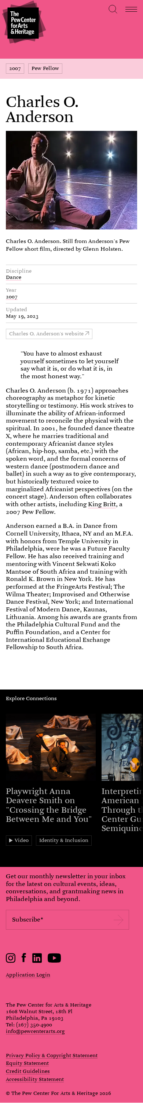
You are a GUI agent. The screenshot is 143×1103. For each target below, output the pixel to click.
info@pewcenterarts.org (35, 1031)
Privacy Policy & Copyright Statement (52, 1055)
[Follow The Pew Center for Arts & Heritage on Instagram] (11, 961)
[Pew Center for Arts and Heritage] (23, 23)
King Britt (102, 504)
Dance (13, 277)
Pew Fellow (45, 68)
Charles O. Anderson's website (46, 333)
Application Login (28, 974)
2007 (15, 68)
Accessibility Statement (35, 1079)
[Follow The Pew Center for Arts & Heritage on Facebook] (24, 960)
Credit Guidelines (28, 1071)
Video (22, 840)
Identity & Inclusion (63, 840)
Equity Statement (27, 1063)
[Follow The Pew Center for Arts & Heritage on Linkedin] (37, 961)
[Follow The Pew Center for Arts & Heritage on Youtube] (54, 961)
